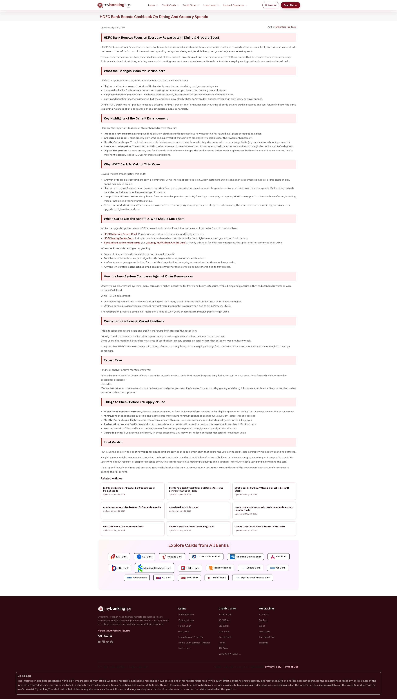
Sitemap (263, 642)
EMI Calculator (266, 637)
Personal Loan (186, 614)
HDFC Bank (225, 614)
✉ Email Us (270, 5)
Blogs (262, 625)
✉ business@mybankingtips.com (114, 630)
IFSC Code (264, 631)
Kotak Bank (225, 637)
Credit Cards (169, 5)
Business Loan (186, 620)
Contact (263, 620)
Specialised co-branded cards (122, 242)
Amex (222, 642)
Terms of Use (290, 666)
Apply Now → (290, 5)
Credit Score (189, 5)
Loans (151, 5)
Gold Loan (183, 631)
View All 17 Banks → (230, 653)
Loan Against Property (190, 637)
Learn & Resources (233, 5)
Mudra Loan (184, 648)
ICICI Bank (224, 620)
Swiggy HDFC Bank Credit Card (166, 242)
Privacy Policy (273, 666)
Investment (209, 5)
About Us (264, 614)
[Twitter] (107, 642)
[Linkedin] (103, 642)
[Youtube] (99, 642)
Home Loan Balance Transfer (194, 642)
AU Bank (223, 648)
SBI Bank (223, 625)
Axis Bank (224, 631)
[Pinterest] (111, 642)
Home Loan (184, 625)
